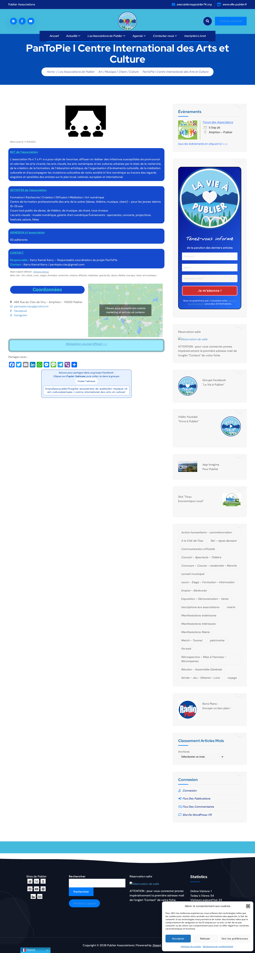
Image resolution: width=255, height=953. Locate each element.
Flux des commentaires (198, 807)
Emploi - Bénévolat (194, 590)
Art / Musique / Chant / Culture (118, 72)
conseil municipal (192, 574)
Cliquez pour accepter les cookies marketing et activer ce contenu (125, 310)
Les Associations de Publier (104, 36)
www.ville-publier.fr (235, 4)
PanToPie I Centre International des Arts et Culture (175, 72)
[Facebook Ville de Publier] (29, 888)
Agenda (137, 36)
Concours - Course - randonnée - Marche (209, 565)
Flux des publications (196, 798)
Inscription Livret (195, 36)
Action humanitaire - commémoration (206, 532)
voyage (232, 678)
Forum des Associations (218, 122)
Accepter (178, 938)
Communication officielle (198, 549)
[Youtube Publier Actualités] (36, 888)
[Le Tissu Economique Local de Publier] (33, 896)
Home (51, 72)
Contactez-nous (163, 36)
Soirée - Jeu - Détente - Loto (200, 678)
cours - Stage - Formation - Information (207, 582)
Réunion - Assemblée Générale (201, 669)
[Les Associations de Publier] (43, 888)
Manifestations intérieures (198, 624)
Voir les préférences (235, 938)
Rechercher (77, 876)
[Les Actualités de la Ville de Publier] (39, 896)
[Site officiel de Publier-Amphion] (29, 881)
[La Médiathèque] (36, 881)
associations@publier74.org (194, 4)
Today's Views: (200, 895)
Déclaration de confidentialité (218, 946)
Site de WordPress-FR (197, 815)
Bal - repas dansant (223, 541)
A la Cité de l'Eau (192, 541)
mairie (231, 607)
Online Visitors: (200, 891)
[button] (248, 906)
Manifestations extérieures (198, 615)
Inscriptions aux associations (200, 607)
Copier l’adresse (86, 381)
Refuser (205, 938)
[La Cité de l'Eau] (43, 881)
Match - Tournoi (191, 640)
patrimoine (217, 640)
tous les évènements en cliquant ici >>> (203, 144)
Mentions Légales (84, 903)
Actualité (71, 36)
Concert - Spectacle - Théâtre (201, 557)
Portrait (186, 649)
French (30, 950)
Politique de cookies (191, 946)
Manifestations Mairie (195, 632)
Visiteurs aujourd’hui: (204, 900)
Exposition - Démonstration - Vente (204, 599)
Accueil (53, 36)
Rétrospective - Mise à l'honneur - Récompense (203, 659)
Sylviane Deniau (41, 271)
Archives (184, 751)
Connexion (189, 790)
